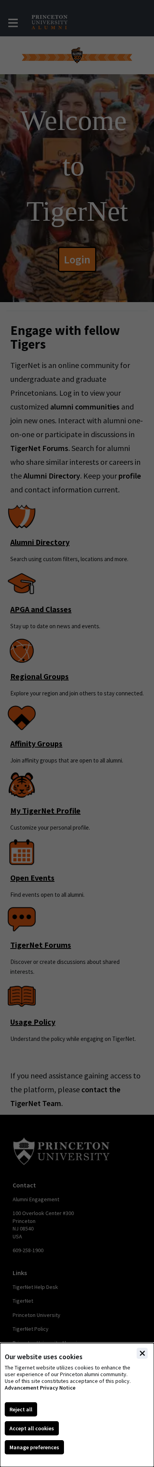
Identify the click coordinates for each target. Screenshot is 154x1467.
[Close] (142, 1353)
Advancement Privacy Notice (40, 1387)
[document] (77, 1405)
